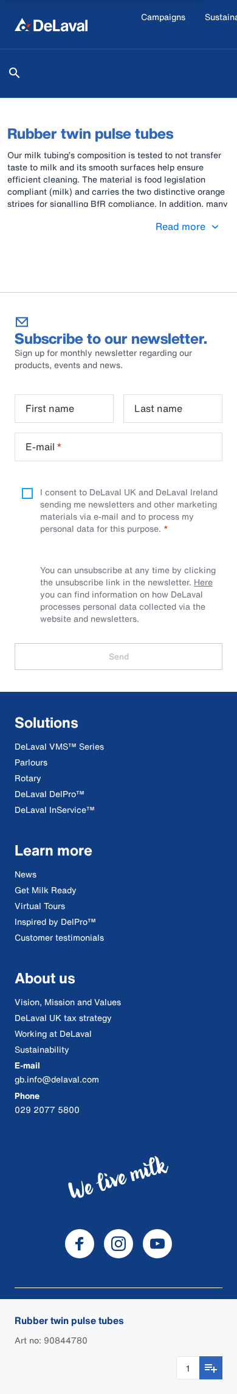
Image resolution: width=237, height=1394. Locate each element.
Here (203, 582)
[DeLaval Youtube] (157, 1243)
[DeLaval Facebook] (79, 1243)
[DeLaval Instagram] (118, 1243)
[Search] (14, 73)
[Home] (51, 24)
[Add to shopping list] (210, 1367)
